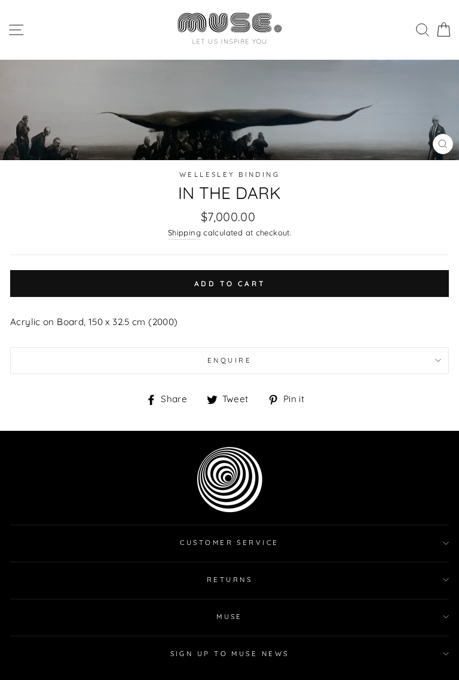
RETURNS (229, 579)
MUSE (229, 616)
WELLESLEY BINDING (229, 174)
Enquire (229, 360)
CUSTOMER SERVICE (229, 542)
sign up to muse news (229, 654)
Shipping (184, 232)
